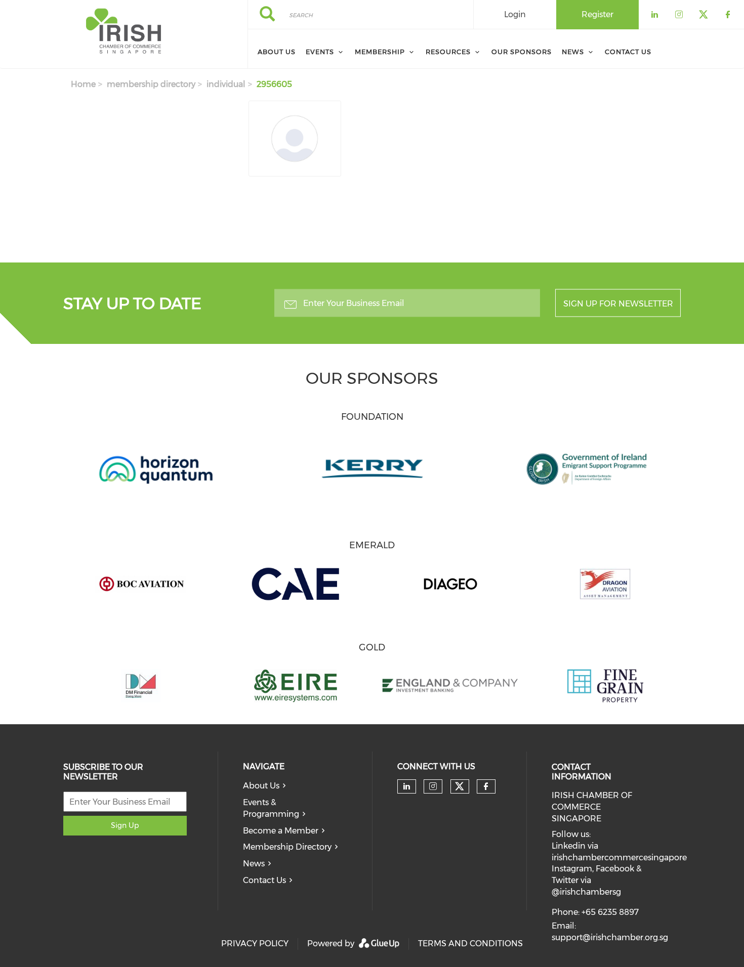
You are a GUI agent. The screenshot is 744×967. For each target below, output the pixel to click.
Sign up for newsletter (618, 304)
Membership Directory (287, 847)
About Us (261, 785)
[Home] (124, 34)
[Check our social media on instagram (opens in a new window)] (433, 786)
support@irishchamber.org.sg (610, 937)
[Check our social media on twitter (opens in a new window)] (459, 786)
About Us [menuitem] (277, 52)
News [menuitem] (573, 52)
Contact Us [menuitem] (628, 52)
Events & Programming (271, 808)
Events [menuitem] (320, 52)
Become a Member (280, 831)
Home (83, 84)
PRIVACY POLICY (254, 943)
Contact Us (264, 880)
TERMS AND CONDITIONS (470, 943)
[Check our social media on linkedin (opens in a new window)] (406, 786)
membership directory (151, 84)
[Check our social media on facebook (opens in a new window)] (485, 786)
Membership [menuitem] (380, 52)
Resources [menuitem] (448, 52)
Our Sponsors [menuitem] (521, 52)
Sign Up (125, 825)
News (254, 863)
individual (225, 84)
